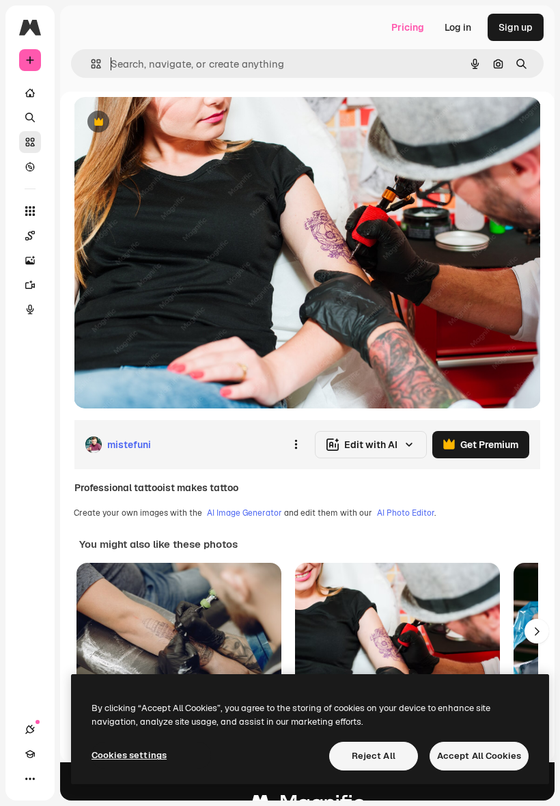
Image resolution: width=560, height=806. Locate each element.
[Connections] (30, 729)
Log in (458, 27)
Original (161, 122)
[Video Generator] (30, 285)
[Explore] (30, 167)
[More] (30, 779)
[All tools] (30, 211)
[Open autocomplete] (90, 64)
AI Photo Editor (405, 513)
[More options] (295, 444)
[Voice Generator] (30, 309)
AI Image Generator (244, 513)
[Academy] (30, 754)
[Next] (536, 631)
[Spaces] (30, 236)
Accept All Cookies (479, 756)
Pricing (407, 27)
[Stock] (30, 142)
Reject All (373, 756)
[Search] (30, 117)
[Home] (30, 93)
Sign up (516, 27)
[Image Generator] (30, 260)
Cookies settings (129, 755)
